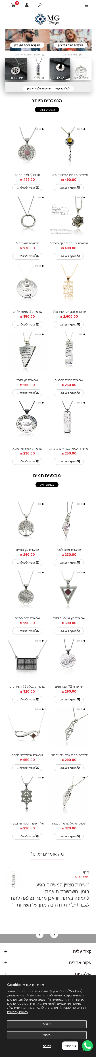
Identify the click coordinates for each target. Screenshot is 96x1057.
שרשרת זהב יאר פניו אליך (69, 311)
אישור (47, 1024)
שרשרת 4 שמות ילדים (27, 311)
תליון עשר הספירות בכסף (27, 823)
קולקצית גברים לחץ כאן (27, 45)
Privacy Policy (17, 1012)
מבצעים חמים (47, 484)
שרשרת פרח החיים (27, 618)
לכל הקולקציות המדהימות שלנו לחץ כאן (48, 88)
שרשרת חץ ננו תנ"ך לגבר (69, 618)
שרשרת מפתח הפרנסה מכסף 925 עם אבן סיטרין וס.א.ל (51, 175)
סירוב (46, 1035)
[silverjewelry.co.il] (48, 19)
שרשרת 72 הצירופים (69, 686)
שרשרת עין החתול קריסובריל (69, 243)
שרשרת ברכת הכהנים (68, 380)
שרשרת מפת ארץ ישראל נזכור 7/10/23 (62, 755)
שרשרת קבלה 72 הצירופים (27, 686)
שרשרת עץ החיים (27, 550)
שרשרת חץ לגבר (27, 380)
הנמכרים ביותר (47, 110)
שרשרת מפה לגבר (69, 550)
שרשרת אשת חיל (27, 243)
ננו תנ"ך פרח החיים (27, 175)
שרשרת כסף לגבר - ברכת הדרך (67, 448)
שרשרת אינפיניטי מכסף (27, 755)
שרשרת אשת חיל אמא (27, 448)
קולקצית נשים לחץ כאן (70, 45)
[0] (13, 6)
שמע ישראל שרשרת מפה (69, 823)
